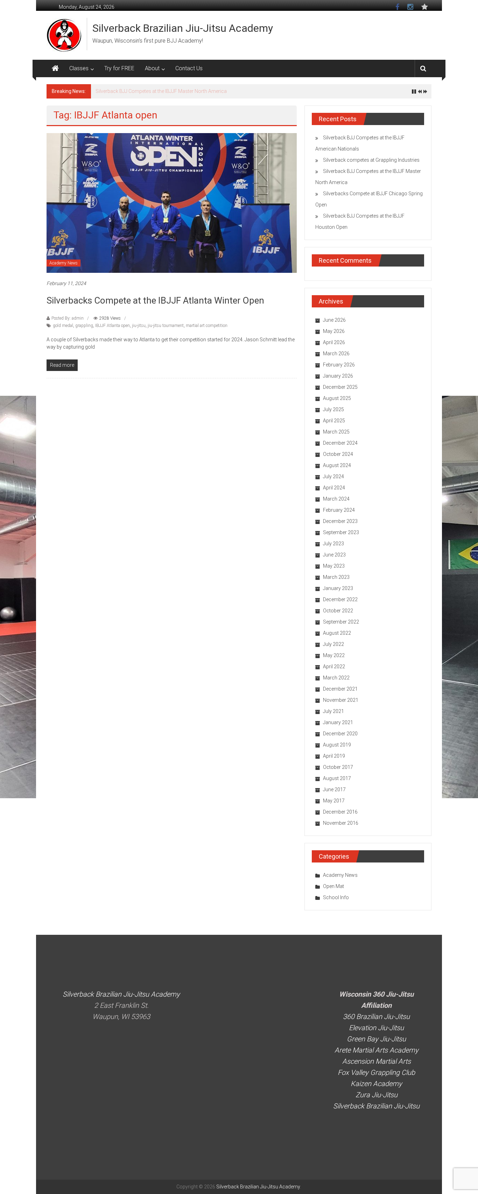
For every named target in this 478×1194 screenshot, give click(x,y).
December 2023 (340, 521)
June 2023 (334, 555)
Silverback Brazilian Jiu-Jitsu (376, 1106)
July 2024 (333, 476)
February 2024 (339, 510)
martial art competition (206, 325)
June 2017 (334, 789)
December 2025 (340, 387)
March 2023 (336, 577)
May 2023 (334, 566)
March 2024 (336, 499)
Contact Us (189, 68)
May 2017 (334, 800)
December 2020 (340, 733)
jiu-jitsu (139, 325)
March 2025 (336, 432)
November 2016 (340, 823)
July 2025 (333, 409)
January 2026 (338, 376)
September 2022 (341, 622)
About (152, 68)
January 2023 (338, 588)
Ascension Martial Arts (376, 1061)
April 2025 (334, 420)
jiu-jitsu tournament (166, 325)
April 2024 (334, 487)
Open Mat (333, 886)
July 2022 (333, 644)
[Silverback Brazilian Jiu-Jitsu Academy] (55, 68)
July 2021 (333, 711)
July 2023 (333, 543)
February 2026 (339, 364)
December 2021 (340, 689)
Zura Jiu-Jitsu (377, 1095)
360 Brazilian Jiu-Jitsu (376, 1016)
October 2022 (338, 610)
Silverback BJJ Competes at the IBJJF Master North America (161, 91)
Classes (79, 68)
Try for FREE (119, 68)
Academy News (63, 263)
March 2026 (336, 353)
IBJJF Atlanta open (112, 325)
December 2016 (340, 812)
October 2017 (338, 767)
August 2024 (337, 465)
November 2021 (340, 700)
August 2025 (337, 398)
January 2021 (338, 722)
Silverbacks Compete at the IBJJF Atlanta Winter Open (155, 300)
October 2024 (338, 454)
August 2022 (337, 633)
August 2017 (337, 778)
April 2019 (334, 756)
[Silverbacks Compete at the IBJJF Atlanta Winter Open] (172, 202)
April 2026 (334, 342)
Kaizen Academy (376, 1083)
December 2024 (340, 443)
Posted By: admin (67, 318)
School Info (336, 897)
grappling (84, 325)
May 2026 (334, 331)
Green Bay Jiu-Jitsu (376, 1039)
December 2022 (340, 599)
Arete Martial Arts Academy (377, 1050)
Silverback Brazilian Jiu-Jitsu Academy (182, 28)
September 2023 (341, 532)
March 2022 (336, 677)
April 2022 (334, 666)
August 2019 (337, 745)
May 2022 (334, 655)
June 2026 (334, 320)
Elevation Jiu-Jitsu (376, 1028)
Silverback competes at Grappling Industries (371, 160)
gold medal (63, 325)
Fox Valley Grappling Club (376, 1072)
